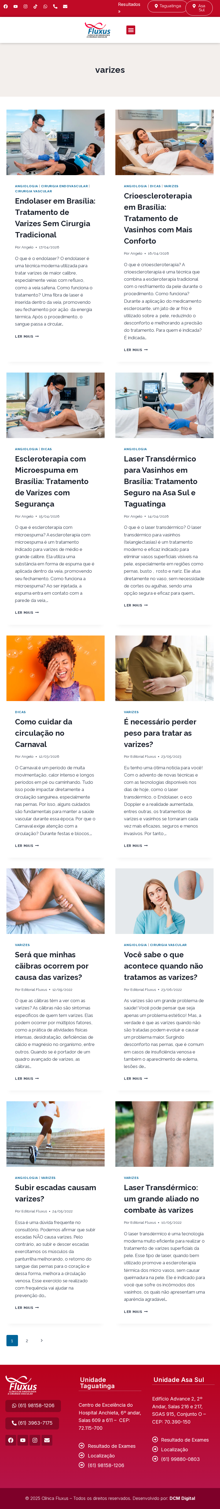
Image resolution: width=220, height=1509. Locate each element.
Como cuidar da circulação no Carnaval (43, 733)
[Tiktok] (35, 6)
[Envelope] (47, 1440)
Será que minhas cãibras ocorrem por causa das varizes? (51, 966)
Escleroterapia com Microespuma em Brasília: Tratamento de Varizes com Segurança (52, 481)
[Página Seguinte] (41, 1340)
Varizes (171, 186)
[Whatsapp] (45, 6)
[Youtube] (15, 6)
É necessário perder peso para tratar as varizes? (160, 733)
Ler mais (27, 336)
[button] (130, 30)
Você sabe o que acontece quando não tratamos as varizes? (163, 966)
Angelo (27, 247)
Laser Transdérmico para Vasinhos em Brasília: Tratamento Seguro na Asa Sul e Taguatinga (160, 481)
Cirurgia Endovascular (64, 186)
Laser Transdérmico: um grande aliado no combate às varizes (161, 1199)
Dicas (155, 186)
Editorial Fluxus (143, 756)
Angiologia (26, 186)
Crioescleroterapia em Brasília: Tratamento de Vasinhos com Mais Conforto (158, 219)
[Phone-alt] (55, 6)
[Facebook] (5, 6)
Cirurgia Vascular (33, 191)
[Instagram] (25, 6)
